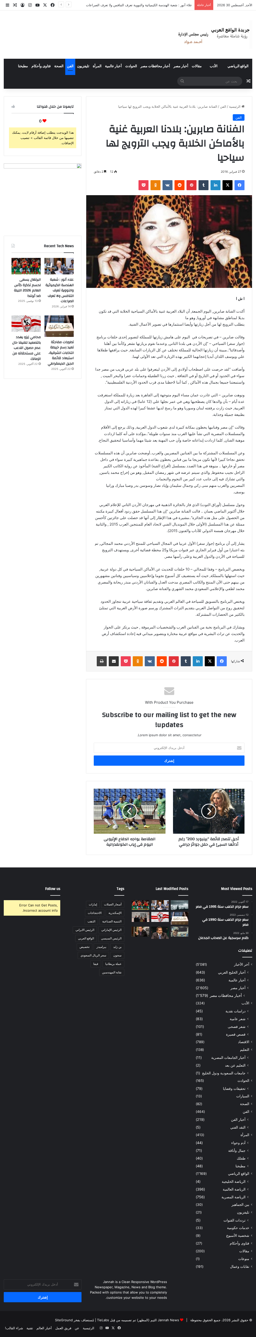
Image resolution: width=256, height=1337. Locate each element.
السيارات (242, 1096)
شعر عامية (238, 1019)
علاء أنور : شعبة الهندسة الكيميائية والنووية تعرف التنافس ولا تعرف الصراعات (60, 290)
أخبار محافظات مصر (155, 66)
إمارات (93, 904)
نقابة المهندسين (112, 972)
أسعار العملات (113, 904)
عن (77, 1328)
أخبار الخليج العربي (232, 972)
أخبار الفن (238, 1119)
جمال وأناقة (237, 1150)
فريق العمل (63, 1328)
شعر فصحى (237, 1026)
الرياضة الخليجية (234, 1181)
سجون (117, 955)
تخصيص (85, 947)
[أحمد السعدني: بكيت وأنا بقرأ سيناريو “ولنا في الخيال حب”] (140, 917)
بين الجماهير (240, 1205)
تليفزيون (83, 66)
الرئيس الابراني (85, 930)
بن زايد (117, 947)
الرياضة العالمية (234, 1189)
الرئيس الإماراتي (111, 930)
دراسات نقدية (236, 1011)
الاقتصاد (243, 1042)
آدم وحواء (238, 1143)
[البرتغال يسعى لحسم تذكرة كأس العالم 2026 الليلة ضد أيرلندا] (26, 266)
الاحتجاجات (95, 913)
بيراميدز (101, 947)
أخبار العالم (44, 1328)
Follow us (52, 888)
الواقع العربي (86, 938)
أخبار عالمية (113, 66)
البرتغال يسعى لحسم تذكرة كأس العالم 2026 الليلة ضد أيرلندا (149, 5)
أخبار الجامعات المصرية (228, 1057)
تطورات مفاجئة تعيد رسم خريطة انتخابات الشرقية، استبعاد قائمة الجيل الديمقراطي (61, 353)
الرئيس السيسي (111, 938)
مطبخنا (23, 66)
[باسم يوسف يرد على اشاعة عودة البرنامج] (160, 933)
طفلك (241, 1158)
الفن (70, 66)
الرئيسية (235, 106)
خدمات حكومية (238, 1228)
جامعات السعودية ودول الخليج (224, 1073)
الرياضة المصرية (234, 1197)
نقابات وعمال (239, 1267)
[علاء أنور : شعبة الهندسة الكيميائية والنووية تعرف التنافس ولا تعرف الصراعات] (59, 266)
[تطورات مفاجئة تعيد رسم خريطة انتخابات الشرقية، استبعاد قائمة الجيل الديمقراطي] (59, 326)
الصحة (59, 66)
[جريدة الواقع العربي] (213, 34)
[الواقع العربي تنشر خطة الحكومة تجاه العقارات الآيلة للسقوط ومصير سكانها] (140, 931)
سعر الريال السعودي (93, 955)
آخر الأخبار (241, 964)
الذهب (91, 921)
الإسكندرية (115, 913)
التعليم (244, 1050)
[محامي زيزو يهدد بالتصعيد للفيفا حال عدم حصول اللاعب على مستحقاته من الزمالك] (26, 323)
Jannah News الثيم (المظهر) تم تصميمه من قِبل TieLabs (138, 1320)
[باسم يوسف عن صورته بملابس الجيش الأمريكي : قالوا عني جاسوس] (179, 931)
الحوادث (131, 66)
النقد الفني (238, 1127)
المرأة (97, 66)
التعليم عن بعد (235, 1065)
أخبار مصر (181, 66)
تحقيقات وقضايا (234, 1088)
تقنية (29, 1328)
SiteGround (64, 1320)
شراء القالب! (14, 1328)
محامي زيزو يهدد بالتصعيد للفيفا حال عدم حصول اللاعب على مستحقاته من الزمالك (26, 348)
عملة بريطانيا (113, 964)
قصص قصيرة (236, 1034)
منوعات (243, 1259)
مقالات (197, 66)
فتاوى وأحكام (41, 66)
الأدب (214, 66)
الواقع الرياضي (238, 66)
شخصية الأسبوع (237, 1236)
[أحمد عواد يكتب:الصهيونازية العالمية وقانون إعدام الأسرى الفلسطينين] (179, 905)
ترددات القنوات (235, 1220)
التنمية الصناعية (112, 921)
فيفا (95, 964)
